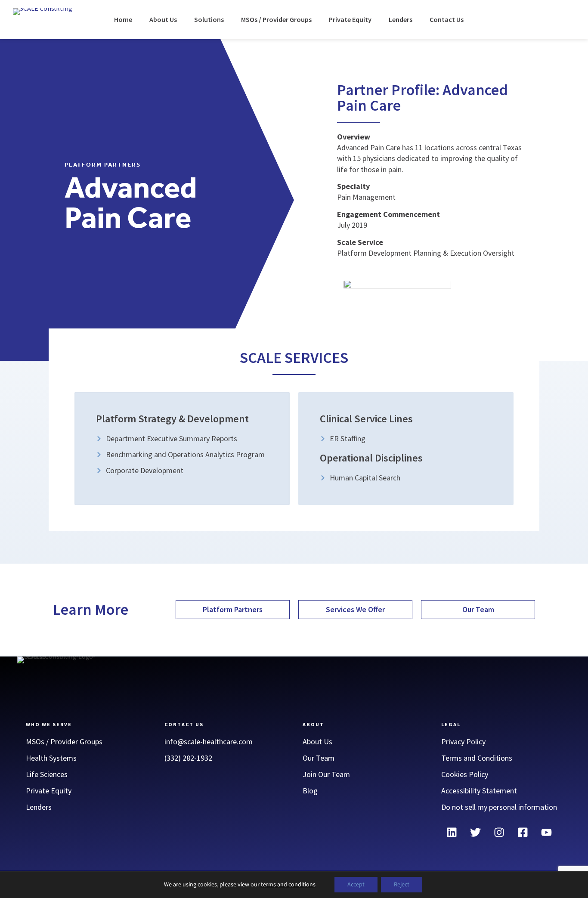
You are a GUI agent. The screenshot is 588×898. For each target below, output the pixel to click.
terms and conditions (288, 884)
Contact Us (447, 19)
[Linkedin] (452, 832)
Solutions (209, 19)
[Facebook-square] (523, 832)
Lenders (400, 19)
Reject (401, 884)
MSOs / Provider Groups (276, 19)
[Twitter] (475, 832)
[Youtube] (546, 832)
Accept (356, 884)
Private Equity (350, 19)
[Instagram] (499, 832)
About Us (163, 19)
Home (123, 19)
